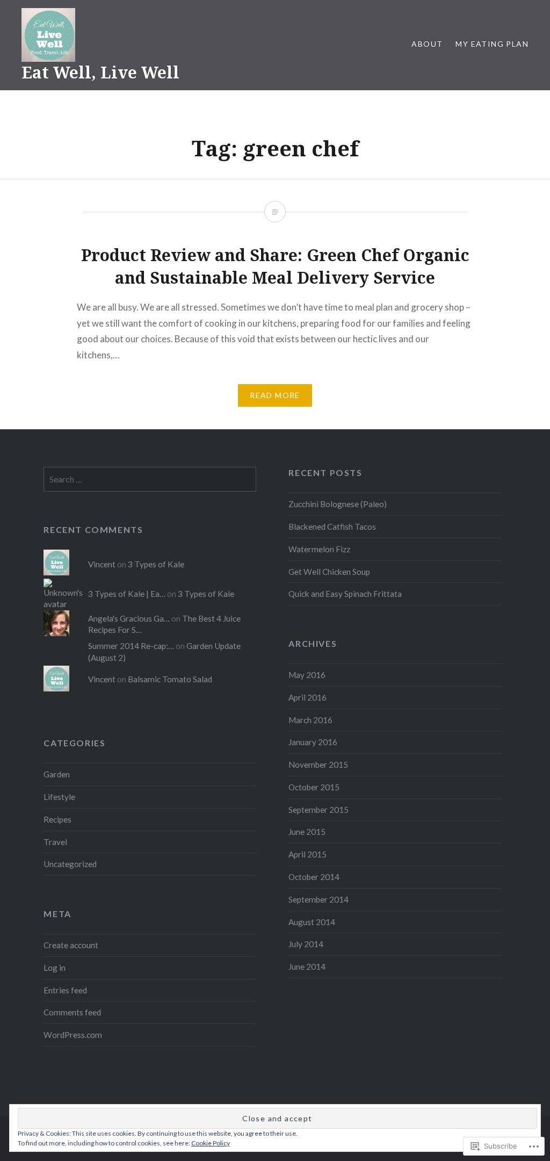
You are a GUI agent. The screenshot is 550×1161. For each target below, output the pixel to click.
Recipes (57, 819)
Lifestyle (59, 797)
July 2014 (305, 944)
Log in (55, 967)
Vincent (101, 564)
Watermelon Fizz (319, 549)
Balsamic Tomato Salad (170, 679)
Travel (55, 842)
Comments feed (72, 1012)
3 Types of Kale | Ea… (126, 593)
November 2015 (318, 764)
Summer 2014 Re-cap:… (131, 646)
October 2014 (313, 877)
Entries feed (65, 990)
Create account (71, 945)
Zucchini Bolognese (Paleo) (337, 504)
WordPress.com (73, 1035)
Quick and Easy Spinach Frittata (345, 593)
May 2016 (306, 675)
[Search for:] (150, 479)
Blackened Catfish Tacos (332, 526)
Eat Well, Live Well (100, 72)
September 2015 (318, 809)
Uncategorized (70, 864)
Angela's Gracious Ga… (129, 618)
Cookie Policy (210, 1143)
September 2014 (318, 899)
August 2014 (311, 922)
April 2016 (307, 697)
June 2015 (306, 832)
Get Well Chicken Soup (329, 571)
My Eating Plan (492, 43)
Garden (57, 774)
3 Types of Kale (156, 564)
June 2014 (306, 966)
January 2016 (312, 742)
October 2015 (313, 787)
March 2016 (310, 720)
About (427, 43)
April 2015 (307, 854)
